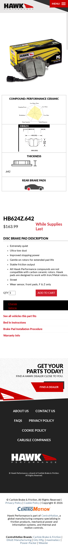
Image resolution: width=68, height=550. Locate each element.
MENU (56, 3)
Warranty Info (11, 335)
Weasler (43, 543)
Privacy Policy (41, 420)
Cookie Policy (34, 430)
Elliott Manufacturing (19, 540)
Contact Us (45, 411)
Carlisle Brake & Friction (47, 537)
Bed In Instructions (14, 322)
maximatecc (53, 540)
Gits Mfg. (38, 540)
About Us (21, 411)
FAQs (18, 420)
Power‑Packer (28, 543)
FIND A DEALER (49, 387)
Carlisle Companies (34, 440)
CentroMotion (49, 515)
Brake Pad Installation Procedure (22, 329)
